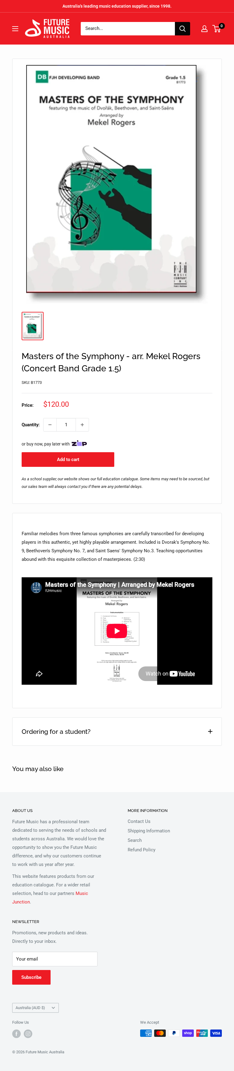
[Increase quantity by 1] (82, 424)
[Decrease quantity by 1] (50, 424)
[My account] (204, 28)
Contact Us (139, 821)
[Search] (182, 28)
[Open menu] (15, 28)
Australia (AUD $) (30, 1007)
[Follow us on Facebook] (16, 1034)
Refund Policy (141, 850)
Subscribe (31, 977)
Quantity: (31, 424)
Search (135, 840)
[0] (217, 28)
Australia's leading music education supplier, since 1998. (117, 6)
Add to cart (68, 459)
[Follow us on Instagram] (28, 1034)
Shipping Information (149, 831)
